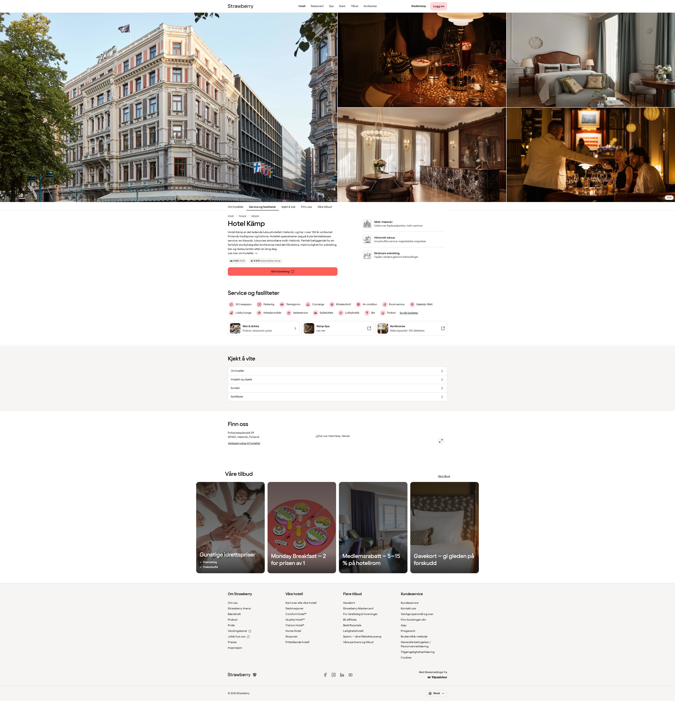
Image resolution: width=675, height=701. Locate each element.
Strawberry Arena (239, 608)
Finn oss (306, 207)
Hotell (231, 216)
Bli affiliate (349, 620)
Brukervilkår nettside (414, 637)
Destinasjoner (294, 608)
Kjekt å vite (288, 207)
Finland (242, 216)
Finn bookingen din (413, 620)
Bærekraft (234, 614)
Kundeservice (410, 603)
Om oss (233, 603)
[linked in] (342, 675)
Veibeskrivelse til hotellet (244, 443)
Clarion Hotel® (294, 625)
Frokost (232, 620)
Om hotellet (235, 207)
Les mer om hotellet (240, 253)
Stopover (291, 637)
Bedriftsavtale (352, 625)
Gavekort (349, 603)
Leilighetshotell (353, 631)
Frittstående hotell (297, 642)
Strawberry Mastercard (358, 608)
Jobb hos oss (236, 637)
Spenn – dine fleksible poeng (362, 637)
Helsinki (255, 216)
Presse (232, 642)
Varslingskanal (237, 631)
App (403, 625)
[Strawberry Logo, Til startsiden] (240, 6)
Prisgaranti (408, 631)
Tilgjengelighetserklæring (418, 652)
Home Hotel (293, 631)
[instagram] (334, 675)
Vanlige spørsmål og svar (417, 614)
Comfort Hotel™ (296, 614)
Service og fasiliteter (262, 207)
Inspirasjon (235, 648)
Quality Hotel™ (295, 620)
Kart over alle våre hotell (301, 603)
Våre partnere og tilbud (358, 642)
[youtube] (350, 675)
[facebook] (325, 675)
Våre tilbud (324, 207)
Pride (231, 625)
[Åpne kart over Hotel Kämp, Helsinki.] (440, 440)
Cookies (406, 658)
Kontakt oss (408, 608)
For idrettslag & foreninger (360, 614)
